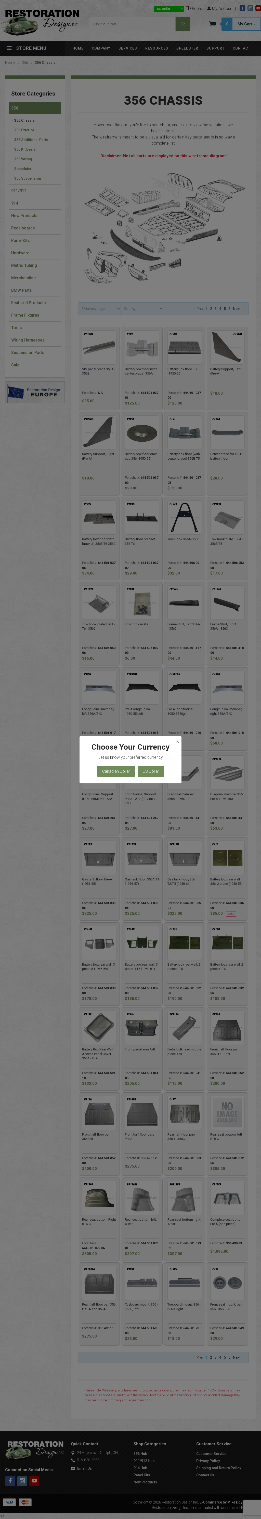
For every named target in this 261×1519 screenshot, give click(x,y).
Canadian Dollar (116, 771)
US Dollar (151, 771)
